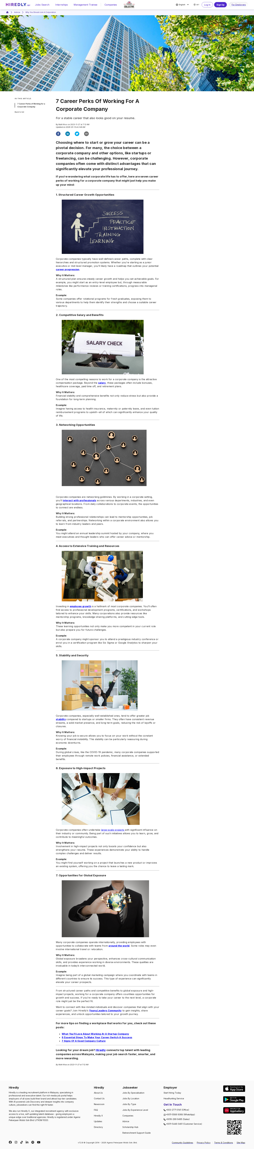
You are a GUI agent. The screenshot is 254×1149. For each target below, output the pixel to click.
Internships (61, 4)
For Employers (239, 4)
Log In (207, 5)
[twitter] (77, 134)
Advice (17, 12)
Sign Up (220, 5)
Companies (111, 4)
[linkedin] (67, 134)
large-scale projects (113, 829)
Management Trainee (85, 4)
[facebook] (58, 134)
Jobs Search (42, 4)
